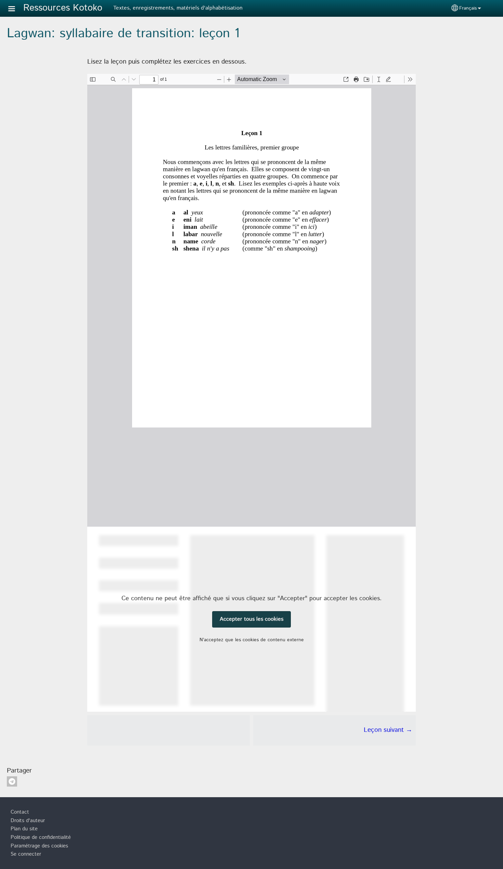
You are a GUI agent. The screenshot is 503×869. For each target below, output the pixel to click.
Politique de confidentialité (41, 837)
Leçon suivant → (388, 730)
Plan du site (24, 829)
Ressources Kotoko (62, 8)
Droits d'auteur (28, 821)
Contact (20, 812)
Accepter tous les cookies (251, 619)
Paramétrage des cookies (39, 846)
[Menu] (15, 9)
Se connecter (26, 854)
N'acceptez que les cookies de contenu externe (251, 639)
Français (468, 8)
